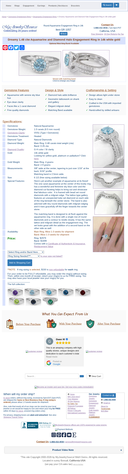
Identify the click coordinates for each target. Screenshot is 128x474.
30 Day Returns (110, 34)
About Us (104, 406)
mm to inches (78, 464)
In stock (6, 398)
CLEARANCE (94, 417)
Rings (17, 6)
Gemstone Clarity (16, 132)
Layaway (79, 406)
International (77, 413)
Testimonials (105, 409)
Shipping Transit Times (13, 417)
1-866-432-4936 (109, 400)
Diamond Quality (15, 149)
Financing (71, 406)
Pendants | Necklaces (58, 6)
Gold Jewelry (94, 410)
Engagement (28, 6)
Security (77, 410)
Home (8, 6)
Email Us (106, 403)
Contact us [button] (107, 395)
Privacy (70, 410)
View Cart (96, 376)
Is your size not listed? (52, 256)
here (36, 158)
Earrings (41, 6)
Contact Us (42, 441)
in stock (20, 411)
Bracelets (75, 6)
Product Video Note (63, 450)
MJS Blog (104, 411)
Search (108, 5)
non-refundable (56, 269)
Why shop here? (74, 397)
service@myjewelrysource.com (78, 442)
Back (64, 34)
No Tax (121, 34)
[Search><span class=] (82, 376)
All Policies (72, 408)
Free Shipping (97, 34)
